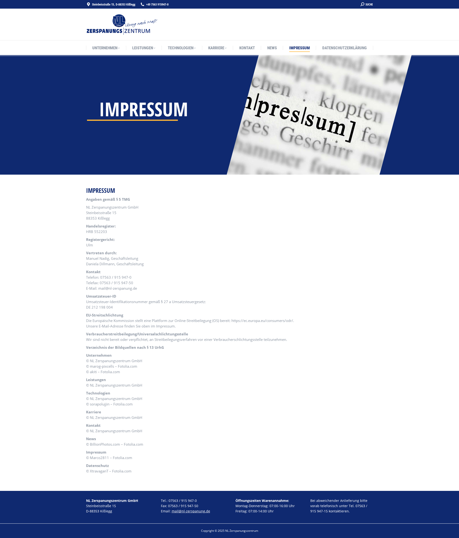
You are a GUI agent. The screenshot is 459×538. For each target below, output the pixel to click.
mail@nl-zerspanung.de (191, 511)
